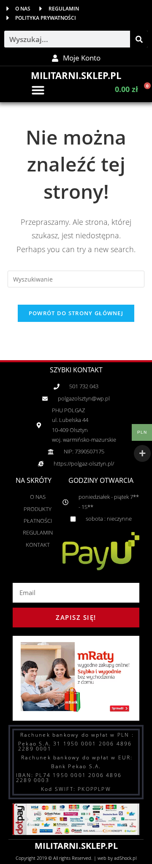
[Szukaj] (139, 39)
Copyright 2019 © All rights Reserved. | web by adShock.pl (76, 858)
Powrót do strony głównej (76, 313)
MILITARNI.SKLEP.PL (76, 75)
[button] (38, 90)
